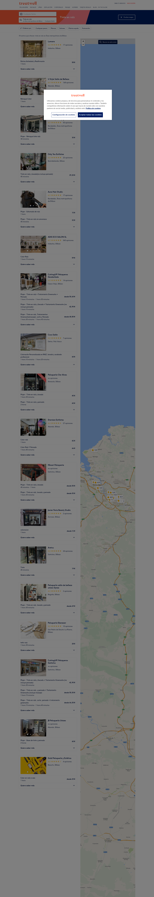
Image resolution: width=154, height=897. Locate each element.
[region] (78, 105)
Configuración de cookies (63, 115)
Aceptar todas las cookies (90, 115)
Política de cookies (93, 108)
